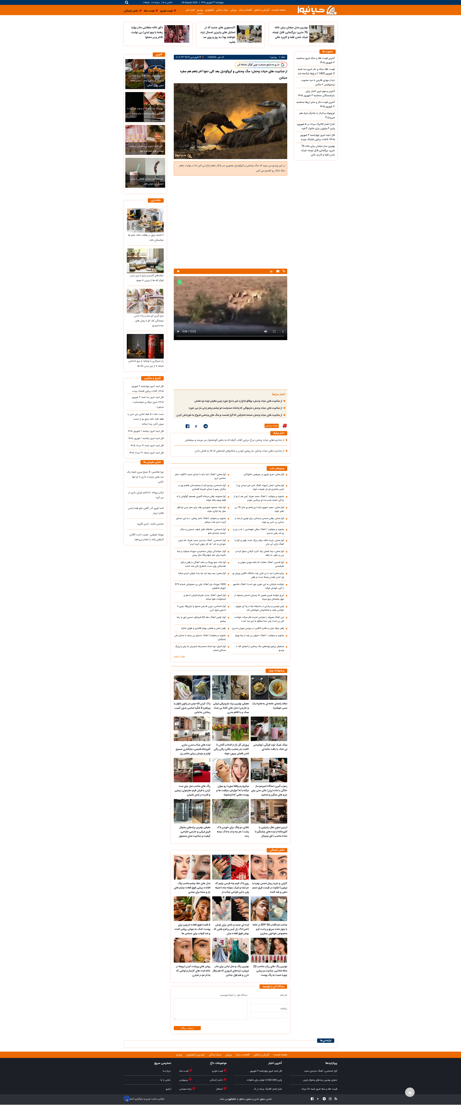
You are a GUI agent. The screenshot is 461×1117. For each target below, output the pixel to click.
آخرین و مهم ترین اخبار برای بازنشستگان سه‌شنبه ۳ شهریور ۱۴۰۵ (316, 93)
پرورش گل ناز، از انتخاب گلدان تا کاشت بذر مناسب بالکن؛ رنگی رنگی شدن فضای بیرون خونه (231, 749)
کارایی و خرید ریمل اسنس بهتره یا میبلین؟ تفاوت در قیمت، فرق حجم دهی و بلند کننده (269, 887)
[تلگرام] (205, 427)
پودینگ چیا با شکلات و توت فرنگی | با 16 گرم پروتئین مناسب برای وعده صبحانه (145, 113)
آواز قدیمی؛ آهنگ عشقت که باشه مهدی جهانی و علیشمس (261, 564)
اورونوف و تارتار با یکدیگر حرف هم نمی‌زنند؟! (317, 115)
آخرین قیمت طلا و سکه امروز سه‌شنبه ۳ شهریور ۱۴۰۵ (315, 60)
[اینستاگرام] (329, 1099)
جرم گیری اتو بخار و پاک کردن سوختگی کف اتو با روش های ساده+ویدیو (149, 321)
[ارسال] (277, 271)
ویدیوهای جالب (277, 469)
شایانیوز (232, 1099)
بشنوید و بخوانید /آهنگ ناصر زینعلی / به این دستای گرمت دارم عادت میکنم (201, 520)
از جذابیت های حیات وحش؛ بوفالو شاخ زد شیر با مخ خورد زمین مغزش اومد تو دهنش (238, 401)
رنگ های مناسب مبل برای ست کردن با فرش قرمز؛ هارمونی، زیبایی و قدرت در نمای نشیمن (192, 790)
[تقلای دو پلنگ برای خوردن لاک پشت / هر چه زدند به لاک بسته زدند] (230, 811)
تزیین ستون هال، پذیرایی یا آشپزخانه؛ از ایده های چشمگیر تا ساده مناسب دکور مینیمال (271, 831)
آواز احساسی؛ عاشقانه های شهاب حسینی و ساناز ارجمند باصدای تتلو (203, 531)
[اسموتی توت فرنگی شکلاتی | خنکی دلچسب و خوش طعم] (145, 173)
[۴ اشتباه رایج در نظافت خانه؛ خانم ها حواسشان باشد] (145, 220)
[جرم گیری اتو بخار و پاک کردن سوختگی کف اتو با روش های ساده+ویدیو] (145, 301)
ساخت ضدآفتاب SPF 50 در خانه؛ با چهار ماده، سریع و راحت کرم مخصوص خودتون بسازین (269, 929)
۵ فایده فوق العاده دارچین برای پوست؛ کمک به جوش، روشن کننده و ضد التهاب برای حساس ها (192, 929)
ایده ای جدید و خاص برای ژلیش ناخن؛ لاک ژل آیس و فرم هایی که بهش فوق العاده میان (231, 929)
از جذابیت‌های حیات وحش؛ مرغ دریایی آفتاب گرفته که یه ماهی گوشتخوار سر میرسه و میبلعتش (234, 440)
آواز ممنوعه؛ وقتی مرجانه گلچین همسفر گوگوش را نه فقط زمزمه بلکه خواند (201, 498)
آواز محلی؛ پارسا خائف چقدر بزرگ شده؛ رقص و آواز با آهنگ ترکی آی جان (259, 542)
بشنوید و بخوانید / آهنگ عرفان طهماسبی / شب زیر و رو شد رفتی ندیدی (258, 531)
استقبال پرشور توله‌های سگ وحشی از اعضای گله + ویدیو (260, 648)
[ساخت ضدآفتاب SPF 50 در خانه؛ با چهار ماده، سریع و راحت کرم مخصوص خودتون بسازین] (269, 908)
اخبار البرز (190, 10)
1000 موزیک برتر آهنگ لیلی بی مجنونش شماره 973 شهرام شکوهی (200, 586)
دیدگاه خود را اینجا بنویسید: (233, 995)
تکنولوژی (209, 10)
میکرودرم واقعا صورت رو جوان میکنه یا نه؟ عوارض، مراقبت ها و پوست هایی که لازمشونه (232, 790)
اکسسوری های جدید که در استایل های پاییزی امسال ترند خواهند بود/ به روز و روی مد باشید (217, 35)
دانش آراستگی (216, 1080)
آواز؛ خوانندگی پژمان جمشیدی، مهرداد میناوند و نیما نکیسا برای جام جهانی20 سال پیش (201, 553)
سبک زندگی (222, 10)
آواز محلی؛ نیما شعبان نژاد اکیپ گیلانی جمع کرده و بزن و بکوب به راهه (260, 553)
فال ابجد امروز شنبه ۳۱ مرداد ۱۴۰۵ (147, 446)
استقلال (219, 1089)
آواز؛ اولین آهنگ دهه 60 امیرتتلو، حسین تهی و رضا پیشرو (201, 619)
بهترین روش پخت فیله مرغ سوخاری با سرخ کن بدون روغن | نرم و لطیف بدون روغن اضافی (146, 80)
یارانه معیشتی (185, 1089)
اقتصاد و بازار (245, 10)
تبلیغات (146, 3)
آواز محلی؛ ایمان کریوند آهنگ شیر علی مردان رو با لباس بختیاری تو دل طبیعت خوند (260, 487)
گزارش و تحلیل (261, 10)
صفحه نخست (278, 10)
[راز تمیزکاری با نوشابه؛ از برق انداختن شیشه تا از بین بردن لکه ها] (145, 346)
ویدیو (200, 10)
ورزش (233, 10)
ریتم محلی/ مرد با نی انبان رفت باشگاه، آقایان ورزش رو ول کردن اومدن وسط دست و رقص (258, 575)
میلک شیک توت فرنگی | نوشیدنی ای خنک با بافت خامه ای (270, 747)
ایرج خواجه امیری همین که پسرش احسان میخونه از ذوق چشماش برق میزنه (259, 597)
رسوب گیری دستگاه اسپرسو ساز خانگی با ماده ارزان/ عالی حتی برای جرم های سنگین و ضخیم (269, 790)
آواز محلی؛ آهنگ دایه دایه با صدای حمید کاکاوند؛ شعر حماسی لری (200, 476)
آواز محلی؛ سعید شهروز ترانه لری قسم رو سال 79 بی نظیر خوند (259, 509)
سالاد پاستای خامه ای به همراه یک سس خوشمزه (269, 706)
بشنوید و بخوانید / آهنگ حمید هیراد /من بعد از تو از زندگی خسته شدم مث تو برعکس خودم (259, 498)
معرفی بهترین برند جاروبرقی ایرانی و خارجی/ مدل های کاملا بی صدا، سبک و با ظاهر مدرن (231, 708)
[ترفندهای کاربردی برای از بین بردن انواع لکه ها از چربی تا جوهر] (145, 260)
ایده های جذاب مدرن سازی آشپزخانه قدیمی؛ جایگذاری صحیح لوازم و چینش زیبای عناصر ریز (193, 749)
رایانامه (283, 1009)
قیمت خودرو (217, 1071)
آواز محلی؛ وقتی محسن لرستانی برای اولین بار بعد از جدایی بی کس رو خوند (259, 520)
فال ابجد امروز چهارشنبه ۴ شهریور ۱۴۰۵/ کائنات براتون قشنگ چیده (317, 137)
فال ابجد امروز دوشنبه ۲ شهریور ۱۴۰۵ (146, 431)
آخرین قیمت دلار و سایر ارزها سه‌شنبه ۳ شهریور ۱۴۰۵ (315, 104)
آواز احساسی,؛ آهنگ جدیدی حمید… (320, 1071)
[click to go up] (410, 1092)
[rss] (334, 1099)
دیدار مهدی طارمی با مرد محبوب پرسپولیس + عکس (318, 82)
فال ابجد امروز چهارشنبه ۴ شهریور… (265, 1071)
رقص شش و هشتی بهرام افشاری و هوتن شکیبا (203, 628)
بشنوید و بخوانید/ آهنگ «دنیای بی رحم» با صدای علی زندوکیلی (200, 637)
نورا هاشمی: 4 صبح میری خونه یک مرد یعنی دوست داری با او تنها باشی (145, 477)
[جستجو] (126, 2)
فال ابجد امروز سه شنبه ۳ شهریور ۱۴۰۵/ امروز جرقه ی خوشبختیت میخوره (148, 402)
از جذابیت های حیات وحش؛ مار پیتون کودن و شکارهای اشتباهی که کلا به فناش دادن (239, 451)
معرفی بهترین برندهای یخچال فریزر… (319, 1080)
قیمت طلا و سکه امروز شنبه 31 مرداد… (318, 1089)
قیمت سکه (184, 1071)
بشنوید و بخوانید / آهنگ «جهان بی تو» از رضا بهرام (259, 635)
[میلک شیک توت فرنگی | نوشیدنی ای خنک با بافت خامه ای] (269, 729)
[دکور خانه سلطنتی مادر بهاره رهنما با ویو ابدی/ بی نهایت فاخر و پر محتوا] (176, 34)
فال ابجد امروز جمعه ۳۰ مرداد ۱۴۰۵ (146, 453)
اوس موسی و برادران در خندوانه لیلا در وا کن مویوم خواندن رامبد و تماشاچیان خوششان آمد (260, 608)
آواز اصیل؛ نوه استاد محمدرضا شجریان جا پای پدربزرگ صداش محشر (200, 648)
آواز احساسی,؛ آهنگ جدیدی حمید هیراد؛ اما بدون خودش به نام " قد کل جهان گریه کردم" (202, 542)
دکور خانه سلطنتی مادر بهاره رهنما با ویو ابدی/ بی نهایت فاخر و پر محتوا (147, 32)
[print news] (271, 271)
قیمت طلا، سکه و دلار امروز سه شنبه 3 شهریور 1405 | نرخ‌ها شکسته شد (316, 71)
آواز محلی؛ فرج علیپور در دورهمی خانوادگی (264, 474)
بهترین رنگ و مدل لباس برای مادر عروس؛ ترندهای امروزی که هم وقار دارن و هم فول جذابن (230, 970)
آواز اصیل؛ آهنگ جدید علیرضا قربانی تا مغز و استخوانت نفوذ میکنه (205, 597)
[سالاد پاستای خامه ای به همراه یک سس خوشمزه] (269, 687)
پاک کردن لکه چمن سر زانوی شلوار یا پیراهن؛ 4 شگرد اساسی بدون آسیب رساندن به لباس (192, 708)
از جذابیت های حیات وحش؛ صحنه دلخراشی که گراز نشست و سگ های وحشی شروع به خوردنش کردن (229, 415)
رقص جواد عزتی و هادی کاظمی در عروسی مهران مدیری (258, 628)
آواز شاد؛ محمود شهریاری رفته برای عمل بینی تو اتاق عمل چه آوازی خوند (201, 509)
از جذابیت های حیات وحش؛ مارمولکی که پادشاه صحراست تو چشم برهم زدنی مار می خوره (235, 408)
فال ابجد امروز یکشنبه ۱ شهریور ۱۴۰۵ (146, 438)
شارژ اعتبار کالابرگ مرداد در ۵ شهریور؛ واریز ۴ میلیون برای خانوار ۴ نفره (316, 126)
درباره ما (156, 3)
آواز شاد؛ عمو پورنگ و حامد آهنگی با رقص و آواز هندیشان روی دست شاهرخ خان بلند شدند (203, 564)
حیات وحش (271, 426)
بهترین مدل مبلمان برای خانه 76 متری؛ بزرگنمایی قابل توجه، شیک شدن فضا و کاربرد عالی (290, 32)
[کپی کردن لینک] (283, 271)
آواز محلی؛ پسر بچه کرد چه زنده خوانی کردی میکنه (202, 573)
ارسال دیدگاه (187, 1028)
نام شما (283, 995)
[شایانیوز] (317, 10)
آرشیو (168, 1089)
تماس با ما (167, 3)
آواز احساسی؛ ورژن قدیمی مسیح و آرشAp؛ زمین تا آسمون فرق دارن (201, 608)
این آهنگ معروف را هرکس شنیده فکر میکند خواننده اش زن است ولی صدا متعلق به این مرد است (259, 619)
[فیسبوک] (187, 427)
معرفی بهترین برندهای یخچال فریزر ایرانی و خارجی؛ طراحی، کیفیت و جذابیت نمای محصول (194, 831)
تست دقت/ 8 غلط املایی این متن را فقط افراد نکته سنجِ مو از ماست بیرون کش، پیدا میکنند (146, 419)
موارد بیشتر (179, 657)
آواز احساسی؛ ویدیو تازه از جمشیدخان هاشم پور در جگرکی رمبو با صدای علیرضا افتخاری (202, 487)
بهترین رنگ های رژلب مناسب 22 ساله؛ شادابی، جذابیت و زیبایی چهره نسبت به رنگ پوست (270, 970)
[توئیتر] (196, 427)
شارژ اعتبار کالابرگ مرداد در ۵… (267, 1089)
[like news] (178, 271)
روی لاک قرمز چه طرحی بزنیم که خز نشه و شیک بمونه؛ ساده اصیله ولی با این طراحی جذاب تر (232, 887)
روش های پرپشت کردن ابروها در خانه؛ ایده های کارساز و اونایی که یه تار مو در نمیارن (193, 970)
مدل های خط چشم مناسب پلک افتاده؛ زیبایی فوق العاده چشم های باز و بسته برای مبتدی (192, 887)
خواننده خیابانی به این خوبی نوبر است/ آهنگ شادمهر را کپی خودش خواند (258, 586)
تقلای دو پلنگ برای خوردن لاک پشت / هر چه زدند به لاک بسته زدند (233, 831)
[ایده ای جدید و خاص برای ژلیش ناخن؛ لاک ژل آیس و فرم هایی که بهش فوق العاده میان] (230, 908)
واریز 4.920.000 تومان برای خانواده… (264, 1080)
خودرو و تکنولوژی (195, 1055)
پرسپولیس (184, 1080)
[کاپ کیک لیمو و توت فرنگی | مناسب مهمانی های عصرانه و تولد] (145, 140)
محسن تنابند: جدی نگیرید (150, 524)
